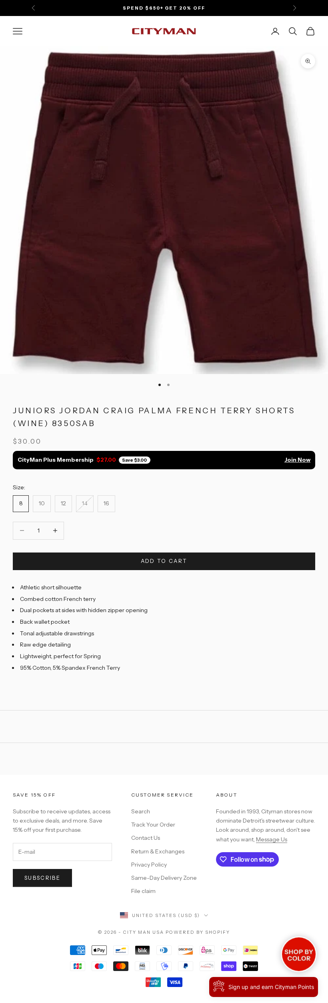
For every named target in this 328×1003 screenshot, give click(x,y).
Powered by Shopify (198, 932)
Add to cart (164, 561)
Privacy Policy (149, 864)
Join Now (297, 459)
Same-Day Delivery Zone (164, 877)
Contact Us (145, 837)
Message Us (271, 839)
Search (140, 811)
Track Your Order (153, 824)
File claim (143, 891)
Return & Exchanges (157, 851)
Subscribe (42, 878)
